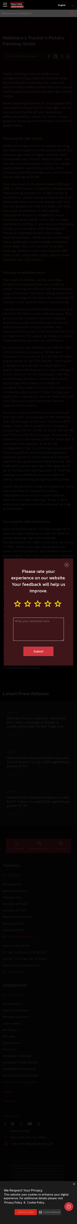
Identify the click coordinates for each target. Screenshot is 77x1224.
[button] (49, 1212)
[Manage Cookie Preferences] (68, 1206)
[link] (17, 5)
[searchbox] (38, 13)
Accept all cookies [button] (26, 1212)
